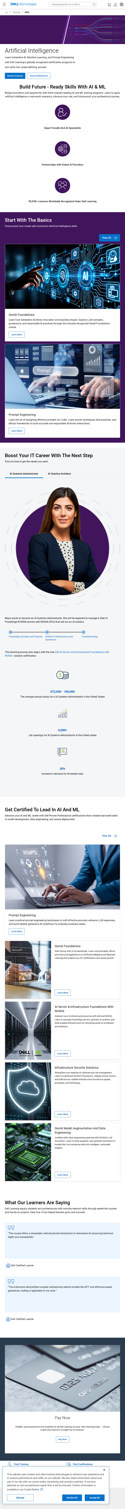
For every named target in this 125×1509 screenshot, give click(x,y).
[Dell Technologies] (23, 4)
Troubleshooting (90, 636)
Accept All (95, 1497)
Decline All (72, 1497)
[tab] (24, 474)
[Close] (104, 1470)
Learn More (16, 334)
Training (16, 12)
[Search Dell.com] (94, 4)
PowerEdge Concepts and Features (25, 636)
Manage (20, 1497)
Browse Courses (15, 76)
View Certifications (39, 76)
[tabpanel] (62, 638)
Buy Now (62, 1439)
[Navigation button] (4, 4)
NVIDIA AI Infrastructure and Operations (59, 638)
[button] (121, 4)
